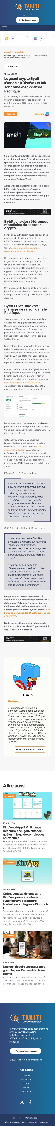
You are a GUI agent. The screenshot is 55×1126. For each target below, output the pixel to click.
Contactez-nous (29, 20)
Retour (13, 66)
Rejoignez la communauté (27, 1051)
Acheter (26, 1083)
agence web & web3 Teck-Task (35, 1122)
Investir (26, 1087)
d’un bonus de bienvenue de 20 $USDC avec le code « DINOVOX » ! (27, 612)
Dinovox (16, 1118)
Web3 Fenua (26, 1091)
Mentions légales (32, 1118)
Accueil (7, 52)
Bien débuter (26, 1079)
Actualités (19, 52)
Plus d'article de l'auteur (31, 749)
